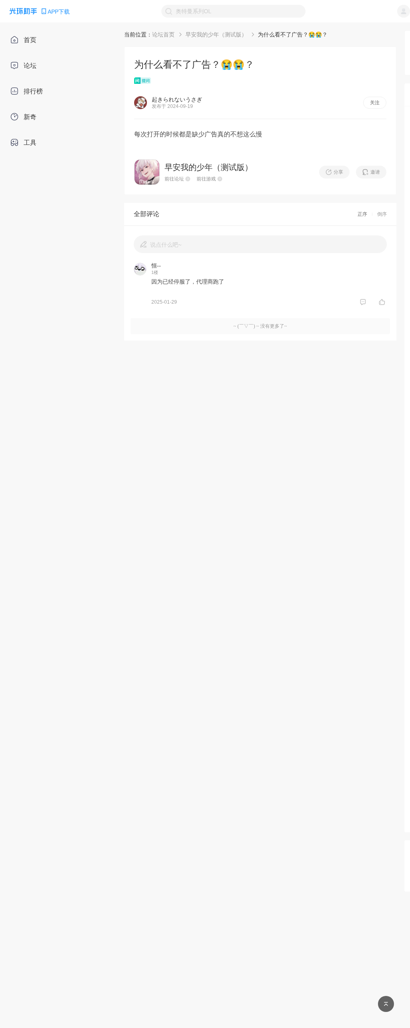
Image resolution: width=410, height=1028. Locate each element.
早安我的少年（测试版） (216, 34)
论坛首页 (163, 34)
